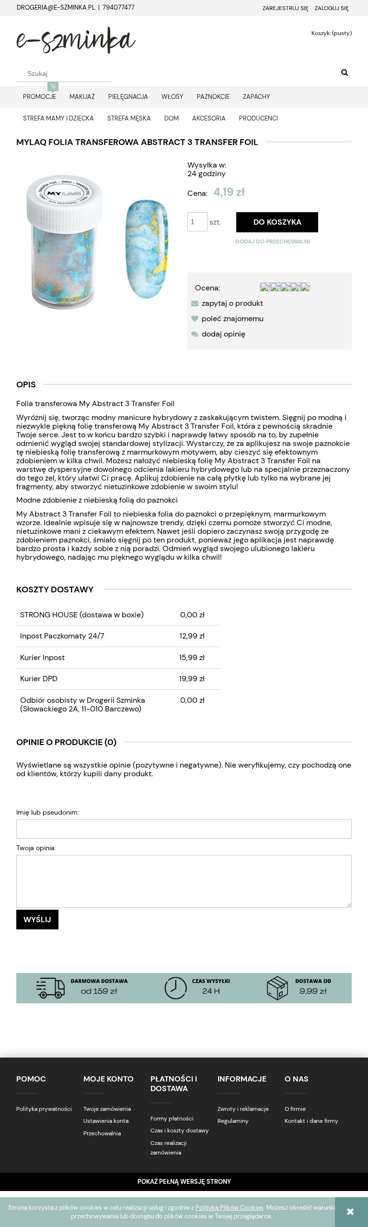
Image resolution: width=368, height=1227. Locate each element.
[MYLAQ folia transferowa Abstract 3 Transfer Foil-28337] (98, 241)
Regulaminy (233, 1121)
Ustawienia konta (105, 1121)
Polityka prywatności (44, 1109)
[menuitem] (39, 97)
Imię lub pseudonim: (47, 812)
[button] (225, 303)
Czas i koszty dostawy (179, 1130)
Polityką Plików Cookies (230, 1207)
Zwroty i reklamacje (243, 1109)
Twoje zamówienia (107, 1109)
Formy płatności (172, 1118)
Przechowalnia (102, 1133)
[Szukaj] (344, 73)
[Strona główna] (76, 39)
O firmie (295, 1109)
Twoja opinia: (36, 847)
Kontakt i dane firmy (311, 1121)
